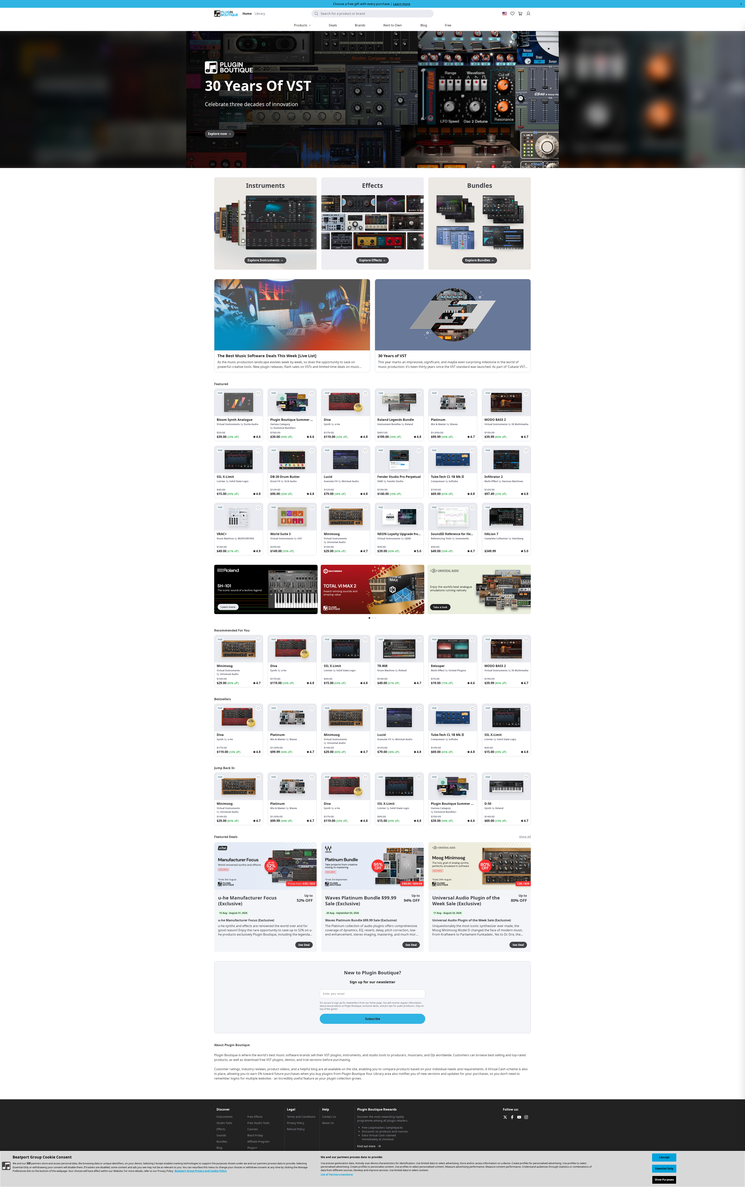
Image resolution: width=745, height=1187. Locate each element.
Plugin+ (252, 1148)
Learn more (401, 4)
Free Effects (254, 1117)
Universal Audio (336, 542)
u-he (337, 424)
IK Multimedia (520, 424)
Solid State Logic (239, 481)
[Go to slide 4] (376, 162)
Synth (327, 424)
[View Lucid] (345, 459)
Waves (454, 424)
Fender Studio (395, 481)
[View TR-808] (399, 649)
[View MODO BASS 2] (506, 402)
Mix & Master (438, 424)
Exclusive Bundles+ (285, 428)
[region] (372, 1169)
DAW (380, 481)
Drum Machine (225, 538)
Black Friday (255, 1135)
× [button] (741, 4)
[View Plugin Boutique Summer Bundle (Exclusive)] (292, 402)
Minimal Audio (350, 481)
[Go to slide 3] (372, 162)
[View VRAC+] (238, 516)
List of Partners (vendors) (337, 1174)
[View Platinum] (453, 402)
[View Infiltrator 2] (506, 459)
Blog (219, 1148)
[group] (238, 415)
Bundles (222, 1141)
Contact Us (329, 1117)
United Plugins (457, 670)
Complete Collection (496, 538)
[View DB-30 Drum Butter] (292, 459)
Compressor (438, 481)
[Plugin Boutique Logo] (226, 13)
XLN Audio (290, 481)
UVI (299, 538)
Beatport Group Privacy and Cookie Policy (201, 1171)
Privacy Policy (295, 1123)
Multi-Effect (491, 481)
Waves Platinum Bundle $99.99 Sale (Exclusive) (360, 900)
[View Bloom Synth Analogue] (238, 402)
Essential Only (664, 1168)
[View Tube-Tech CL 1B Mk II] (453, 459)
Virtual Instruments (228, 424)
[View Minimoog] (345, 516)
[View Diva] (345, 402)
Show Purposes (664, 1179)
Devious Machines (512, 481)
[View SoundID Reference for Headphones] (453, 516)
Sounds (221, 1135)
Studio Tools (224, 1123)
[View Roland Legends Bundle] (399, 402)
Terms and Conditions (301, 1117)
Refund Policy (296, 1129)
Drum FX (275, 481)
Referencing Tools (441, 538)
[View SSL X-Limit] (238, 459)
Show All (525, 837)
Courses (252, 1129)
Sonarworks (462, 538)
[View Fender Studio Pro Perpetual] (399, 459)
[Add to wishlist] (258, 393)
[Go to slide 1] (365, 162)
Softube (453, 481)
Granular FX (331, 481)
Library (260, 13)
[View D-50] (506, 786)
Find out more (366, 1146)
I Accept (664, 1157)
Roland (409, 424)
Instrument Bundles (389, 424)
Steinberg (517, 538)
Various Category (280, 424)
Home (247, 13)
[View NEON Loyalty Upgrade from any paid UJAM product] (399, 516)
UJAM (408, 538)
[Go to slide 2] (368, 162)
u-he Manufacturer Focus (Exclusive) (247, 900)
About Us (328, 1123)
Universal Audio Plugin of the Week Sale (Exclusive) (466, 900)
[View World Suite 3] (292, 516)
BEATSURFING (246, 538)
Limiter (221, 481)
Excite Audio (251, 424)
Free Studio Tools (258, 1123)
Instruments (225, 1117)
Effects (221, 1129)
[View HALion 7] (506, 516)
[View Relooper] (453, 649)
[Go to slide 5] (380, 162)
